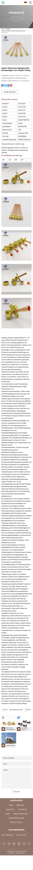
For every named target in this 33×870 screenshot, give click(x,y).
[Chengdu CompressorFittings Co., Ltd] (3, 2)
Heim (2, 29)
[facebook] (4, 843)
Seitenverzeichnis (16, 818)
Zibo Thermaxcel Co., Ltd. (7, 835)
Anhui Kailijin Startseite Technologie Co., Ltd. (22, 835)
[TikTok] (29, 843)
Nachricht (22, 809)
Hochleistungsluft (10, 745)
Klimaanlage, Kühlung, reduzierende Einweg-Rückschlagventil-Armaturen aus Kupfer (25, 729)
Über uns (20, 805)
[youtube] (19, 843)
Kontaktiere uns (20, 814)
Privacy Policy (16, 822)
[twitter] (14, 843)
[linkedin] (9, 843)
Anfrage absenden (10, 92)
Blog (8, 814)
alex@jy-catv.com (20, 853)
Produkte (8, 29)
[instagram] (24, 843)
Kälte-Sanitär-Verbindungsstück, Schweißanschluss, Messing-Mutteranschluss (11, 729)
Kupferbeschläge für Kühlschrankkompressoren (13, 31)
